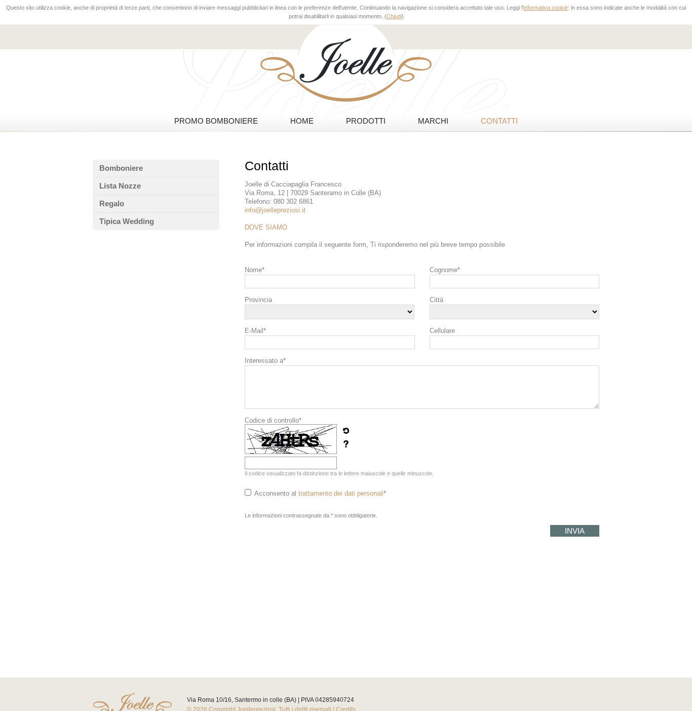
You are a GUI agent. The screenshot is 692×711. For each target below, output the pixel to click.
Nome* (254, 270)
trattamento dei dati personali (340, 493)
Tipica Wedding (126, 221)
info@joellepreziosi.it (275, 210)
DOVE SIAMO (266, 227)
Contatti (499, 121)
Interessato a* (265, 360)
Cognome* (445, 270)
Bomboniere (121, 168)
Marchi (433, 121)
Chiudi (394, 16)
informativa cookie (545, 8)
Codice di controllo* (273, 420)
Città (436, 300)
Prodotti (366, 121)
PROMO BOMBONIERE (216, 121)
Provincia (258, 300)
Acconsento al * (320, 493)
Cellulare (442, 330)
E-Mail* (255, 330)
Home (302, 121)
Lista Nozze (120, 185)
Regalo (111, 203)
